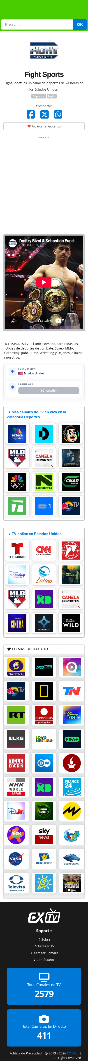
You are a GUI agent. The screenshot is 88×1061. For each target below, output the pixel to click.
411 (44, 1035)
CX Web (73, 1053)
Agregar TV (46, 946)
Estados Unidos (33, 373)
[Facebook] (31, 114)
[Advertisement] (44, 184)
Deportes (38, 96)
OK (80, 24)
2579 (44, 993)
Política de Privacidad (25, 1053)
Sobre (46, 939)
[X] (45, 114)
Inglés (51, 96)
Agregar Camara (46, 953)
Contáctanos (46, 960)
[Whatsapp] (58, 114)
